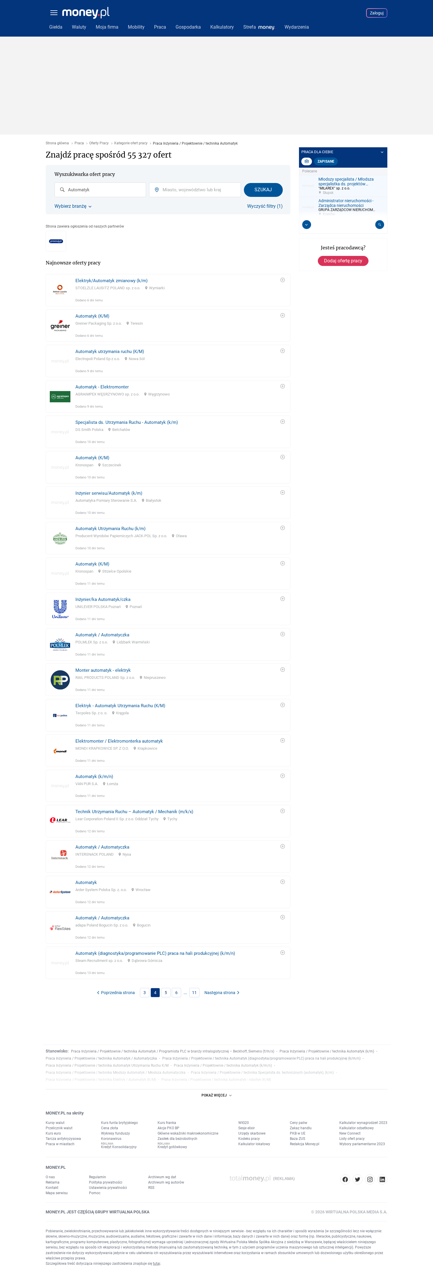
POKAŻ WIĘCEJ (214, 1095)
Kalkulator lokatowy (254, 1144)
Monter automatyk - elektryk (103, 670)
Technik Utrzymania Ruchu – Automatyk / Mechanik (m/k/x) (134, 811)
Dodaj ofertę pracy (343, 261)
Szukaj (263, 189)
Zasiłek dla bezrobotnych (177, 1139)
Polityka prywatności (105, 1182)
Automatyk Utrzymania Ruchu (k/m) (110, 528)
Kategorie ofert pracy (131, 143)
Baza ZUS (297, 1139)
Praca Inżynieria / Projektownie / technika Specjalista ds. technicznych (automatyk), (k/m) (262, 1073)
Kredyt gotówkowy (172, 1147)
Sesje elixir (246, 1128)
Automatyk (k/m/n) (94, 776)
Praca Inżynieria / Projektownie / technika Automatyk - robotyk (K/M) (216, 1080)
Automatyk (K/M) (92, 316)
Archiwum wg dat (162, 1177)
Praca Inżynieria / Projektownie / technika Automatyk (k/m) (327, 1051)
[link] (168, 290)
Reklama (53, 1182)
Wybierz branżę (70, 206)
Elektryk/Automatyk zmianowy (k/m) (111, 280)
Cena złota (109, 1128)
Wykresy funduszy (115, 1133)
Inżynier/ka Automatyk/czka (102, 599)
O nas (50, 1177)
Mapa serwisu (57, 1193)
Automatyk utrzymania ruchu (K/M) (109, 351)
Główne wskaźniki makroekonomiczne (188, 1133)
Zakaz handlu (301, 1128)
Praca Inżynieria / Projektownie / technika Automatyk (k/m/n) (223, 1065)
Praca (79, 143)
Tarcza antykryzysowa (63, 1139)
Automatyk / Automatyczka (102, 635)
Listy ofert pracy (352, 1139)
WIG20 (243, 1123)
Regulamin (97, 1177)
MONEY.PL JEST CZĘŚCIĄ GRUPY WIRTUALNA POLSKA (97, 1212)
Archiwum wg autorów (166, 1182)
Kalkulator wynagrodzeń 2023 (363, 1123)
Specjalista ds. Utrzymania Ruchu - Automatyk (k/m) (126, 422)
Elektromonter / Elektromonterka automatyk (119, 741)
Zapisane (326, 161)
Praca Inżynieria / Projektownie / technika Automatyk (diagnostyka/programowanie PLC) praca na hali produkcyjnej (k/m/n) (261, 1058)
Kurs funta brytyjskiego (119, 1123)
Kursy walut (55, 1123)
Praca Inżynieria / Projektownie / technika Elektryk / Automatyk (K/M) (101, 1080)
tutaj (156, 1263)
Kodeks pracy (249, 1139)
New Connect (350, 1133)
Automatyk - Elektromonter (102, 387)
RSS (151, 1188)
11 (194, 992)
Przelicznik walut (59, 1128)
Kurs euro (53, 1133)
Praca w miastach (60, 1144)
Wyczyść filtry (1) (265, 206)
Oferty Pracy (99, 143)
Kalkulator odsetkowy (356, 1128)
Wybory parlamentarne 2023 (362, 1144)
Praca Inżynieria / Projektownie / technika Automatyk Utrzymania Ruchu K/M (107, 1065)
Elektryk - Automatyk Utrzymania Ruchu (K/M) (120, 705)
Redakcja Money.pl (304, 1144)
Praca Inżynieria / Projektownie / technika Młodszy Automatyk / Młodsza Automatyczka (116, 1073)
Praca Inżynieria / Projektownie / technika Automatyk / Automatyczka (101, 1058)
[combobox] (100, 189)
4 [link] (155, 992)
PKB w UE (297, 1133)
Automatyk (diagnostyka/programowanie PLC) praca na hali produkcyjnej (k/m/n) (155, 953)
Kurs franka (167, 1123)
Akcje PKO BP (168, 1128)
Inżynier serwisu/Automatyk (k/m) (108, 493)
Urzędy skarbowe (251, 1133)
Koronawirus (111, 1139)
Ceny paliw (298, 1123)
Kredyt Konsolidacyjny (119, 1147)
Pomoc (94, 1193)
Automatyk (86, 882)
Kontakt (52, 1188)
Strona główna (57, 143)
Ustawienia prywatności (108, 1188)
